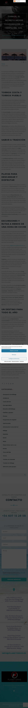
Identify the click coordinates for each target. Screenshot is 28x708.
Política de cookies (7, 361)
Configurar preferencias (14, 358)
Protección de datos (15, 361)
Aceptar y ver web (14, 350)
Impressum (22, 361)
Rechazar (14, 354)
